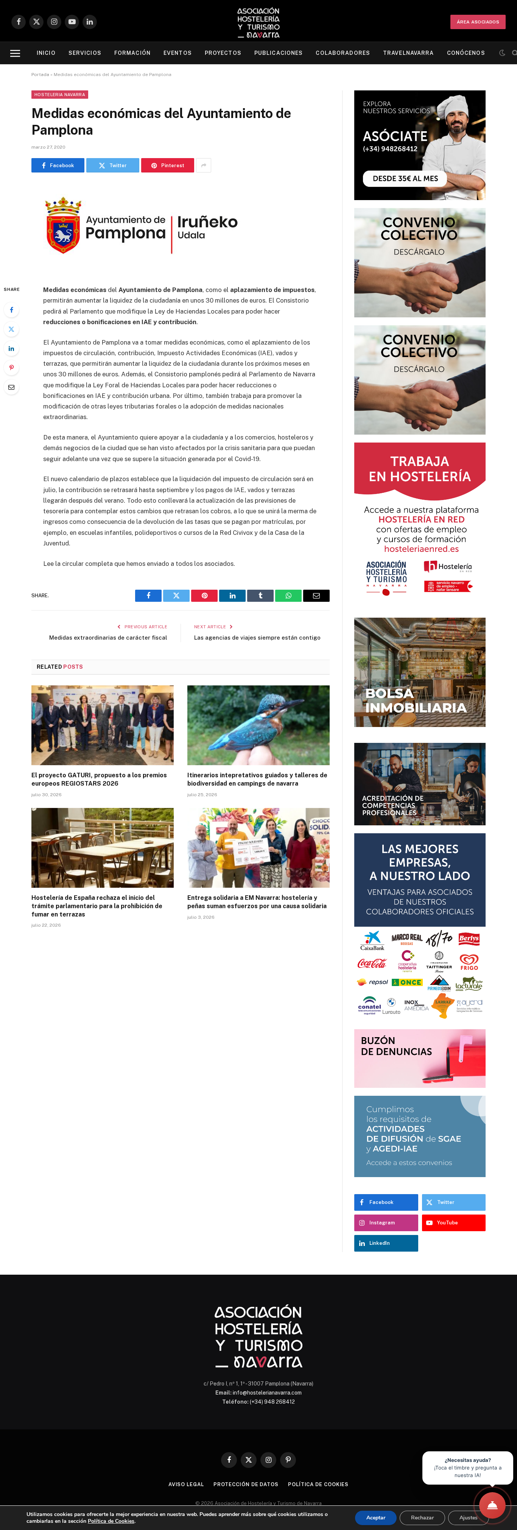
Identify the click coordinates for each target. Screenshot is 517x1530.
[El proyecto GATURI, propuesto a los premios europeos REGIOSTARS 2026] (102, 725)
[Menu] (15, 53)
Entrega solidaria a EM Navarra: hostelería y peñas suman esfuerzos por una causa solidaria (257, 902)
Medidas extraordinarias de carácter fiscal (108, 637)
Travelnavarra (408, 53)
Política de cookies (318, 1484)
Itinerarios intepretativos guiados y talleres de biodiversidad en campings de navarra (257, 779)
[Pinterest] (11, 367)
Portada (40, 74)
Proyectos (223, 53)
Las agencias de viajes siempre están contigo (257, 637)
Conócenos (466, 53)
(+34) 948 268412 (272, 1402)
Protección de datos (246, 1484)
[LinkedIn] (11, 348)
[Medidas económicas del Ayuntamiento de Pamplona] (142, 268)
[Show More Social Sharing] (203, 165)
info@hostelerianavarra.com (267, 1393)
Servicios (85, 53)
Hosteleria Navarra (59, 94)
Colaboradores (343, 53)
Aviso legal (186, 1484)
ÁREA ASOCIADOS (478, 22)
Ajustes (468, 1517)
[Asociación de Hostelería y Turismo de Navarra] (258, 21)
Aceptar (375, 1517)
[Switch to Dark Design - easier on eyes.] (502, 53)
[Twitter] (11, 329)
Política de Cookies (111, 1521)
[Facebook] (11, 309)
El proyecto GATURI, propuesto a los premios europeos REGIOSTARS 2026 (99, 779)
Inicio (46, 53)
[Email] (11, 387)
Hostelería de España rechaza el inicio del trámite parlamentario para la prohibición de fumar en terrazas (96, 906)
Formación (132, 53)
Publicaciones (278, 53)
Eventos (178, 53)
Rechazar (422, 1517)
